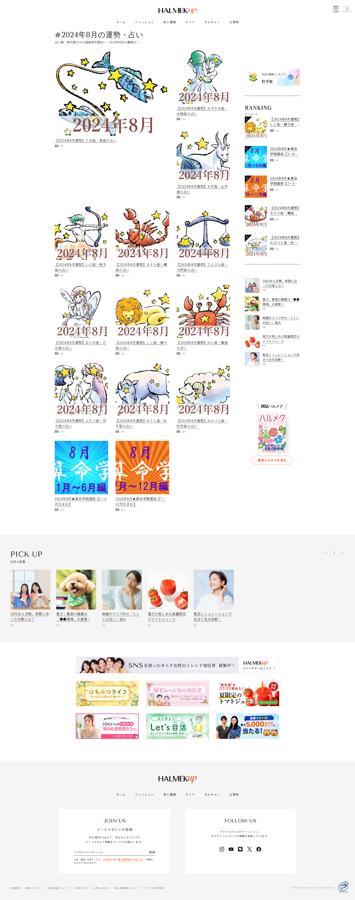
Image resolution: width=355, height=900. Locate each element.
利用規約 (107, 859)
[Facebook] (258, 849)
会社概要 (14, 887)
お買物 (234, 22)
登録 (152, 852)
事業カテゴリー (33, 887)
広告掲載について (57, 887)
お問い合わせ (101, 887)
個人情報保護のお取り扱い (131, 859)
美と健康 (169, 22)
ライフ (190, 22)
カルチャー (212, 22)
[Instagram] (221, 849)
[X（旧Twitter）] (249, 849)
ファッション (144, 22)
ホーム (121, 22)
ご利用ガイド (81, 887)
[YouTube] (231, 849)
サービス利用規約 (154, 887)
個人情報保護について (126, 887)
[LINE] (240, 849)
